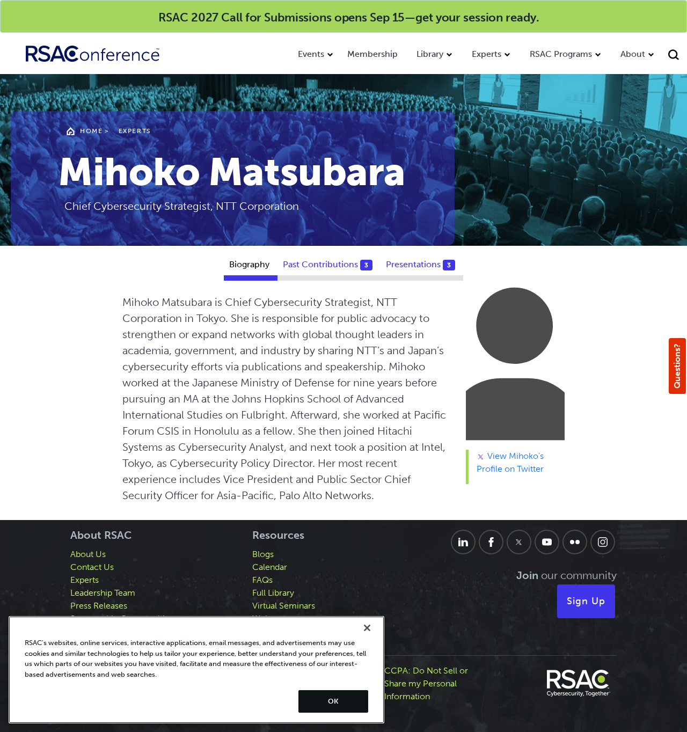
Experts (486, 54)
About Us (88, 554)
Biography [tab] (249, 264)
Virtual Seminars (283, 606)
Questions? (677, 366)
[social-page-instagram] (602, 542)
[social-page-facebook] (491, 542)
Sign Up (586, 601)
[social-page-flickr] (574, 542)
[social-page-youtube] (547, 542)
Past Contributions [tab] (325, 264)
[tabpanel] (343, 403)
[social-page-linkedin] (463, 542)
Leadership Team (102, 593)
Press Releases (98, 606)
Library (429, 54)
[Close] (367, 628)
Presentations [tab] (418, 264)
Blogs (263, 554)
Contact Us (92, 567)
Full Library (273, 593)
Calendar (269, 567)
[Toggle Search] (675, 56)
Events (311, 54)
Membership (372, 54)
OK (333, 701)
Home (91, 131)
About (632, 54)
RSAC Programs (561, 54)
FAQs (262, 580)
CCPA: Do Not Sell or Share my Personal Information (426, 683)
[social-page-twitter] (519, 542)
